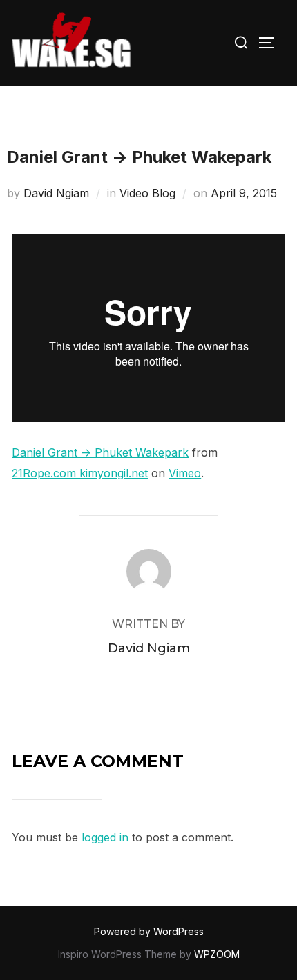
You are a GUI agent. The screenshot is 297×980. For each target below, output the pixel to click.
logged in (105, 837)
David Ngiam (56, 193)
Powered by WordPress (149, 931)
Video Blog (147, 193)
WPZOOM (217, 954)
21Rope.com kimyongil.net (80, 473)
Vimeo (185, 473)
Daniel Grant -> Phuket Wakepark (100, 452)
